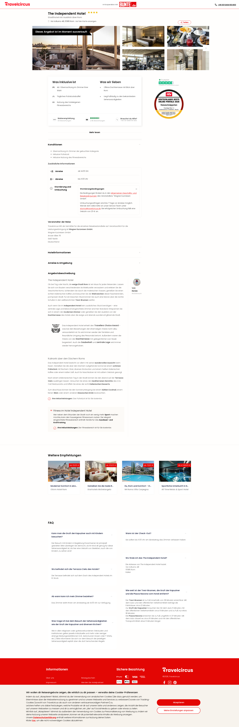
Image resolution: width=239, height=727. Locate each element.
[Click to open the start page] (178, 671)
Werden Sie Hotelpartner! (92, 682)
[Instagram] (169, 683)
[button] (76, 48)
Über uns (50, 678)
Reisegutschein (88, 678)
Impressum (51, 682)
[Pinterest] (175, 683)
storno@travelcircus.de (90, 208)
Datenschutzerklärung (44, 717)
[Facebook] (164, 683)
